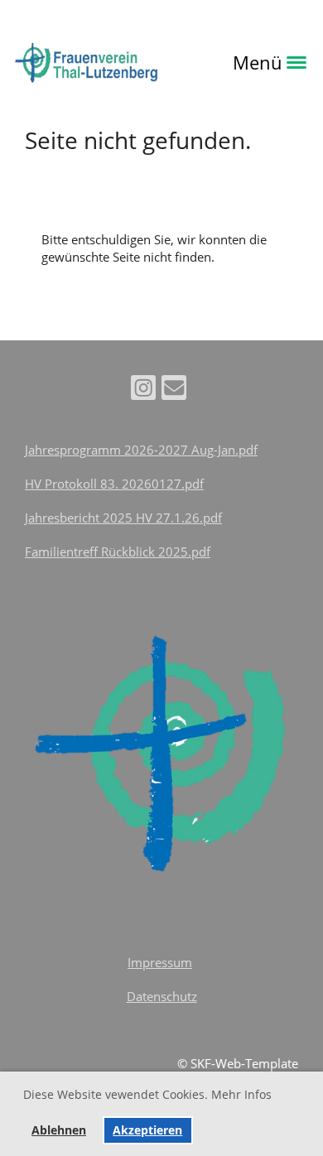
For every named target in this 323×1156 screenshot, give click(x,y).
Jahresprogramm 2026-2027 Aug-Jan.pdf (141, 449)
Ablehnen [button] (58, 1130)
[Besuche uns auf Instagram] (143, 390)
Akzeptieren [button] (147, 1130)
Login (189, 62)
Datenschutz (162, 996)
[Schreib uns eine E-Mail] (174, 390)
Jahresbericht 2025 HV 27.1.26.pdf (123, 517)
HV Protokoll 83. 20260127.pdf (114, 483)
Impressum (160, 962)
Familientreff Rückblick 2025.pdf (117, 551)
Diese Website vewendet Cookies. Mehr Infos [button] (147, 1094)
